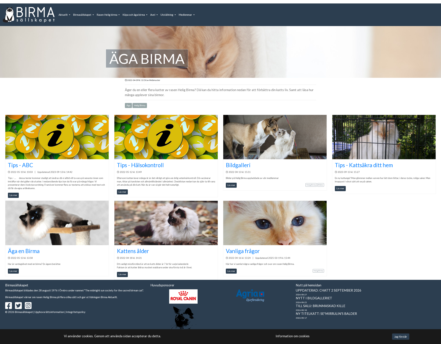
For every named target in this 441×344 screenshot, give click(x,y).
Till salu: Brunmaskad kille (320, 306)
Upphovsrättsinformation (49, 311)
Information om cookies (293, 336)
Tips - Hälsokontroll (140, 165)
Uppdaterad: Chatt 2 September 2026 (328, 290)
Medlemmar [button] (186, 14)
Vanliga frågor (243, 251)
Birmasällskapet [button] (82, 14)
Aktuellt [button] (63, 14)
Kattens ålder (133, 251)
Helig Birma (139, 105)
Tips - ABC (20, 165)
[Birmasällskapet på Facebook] (9, 307)
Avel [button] (153, 14)
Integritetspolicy (75, 311)
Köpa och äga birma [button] (133, 14)
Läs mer (13, 195)
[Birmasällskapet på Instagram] (29, 307)
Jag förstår (400, 336)
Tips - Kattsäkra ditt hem (364, 165)
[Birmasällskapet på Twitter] (19, 307)
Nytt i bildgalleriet (314, 298)
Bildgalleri (238, 165)
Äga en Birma (24, 251)
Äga (128, 105)
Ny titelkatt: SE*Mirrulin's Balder (326, 314)
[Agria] (250, 295)
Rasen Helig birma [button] (107, 14)
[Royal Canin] (183, 296)
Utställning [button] (167, 14)
